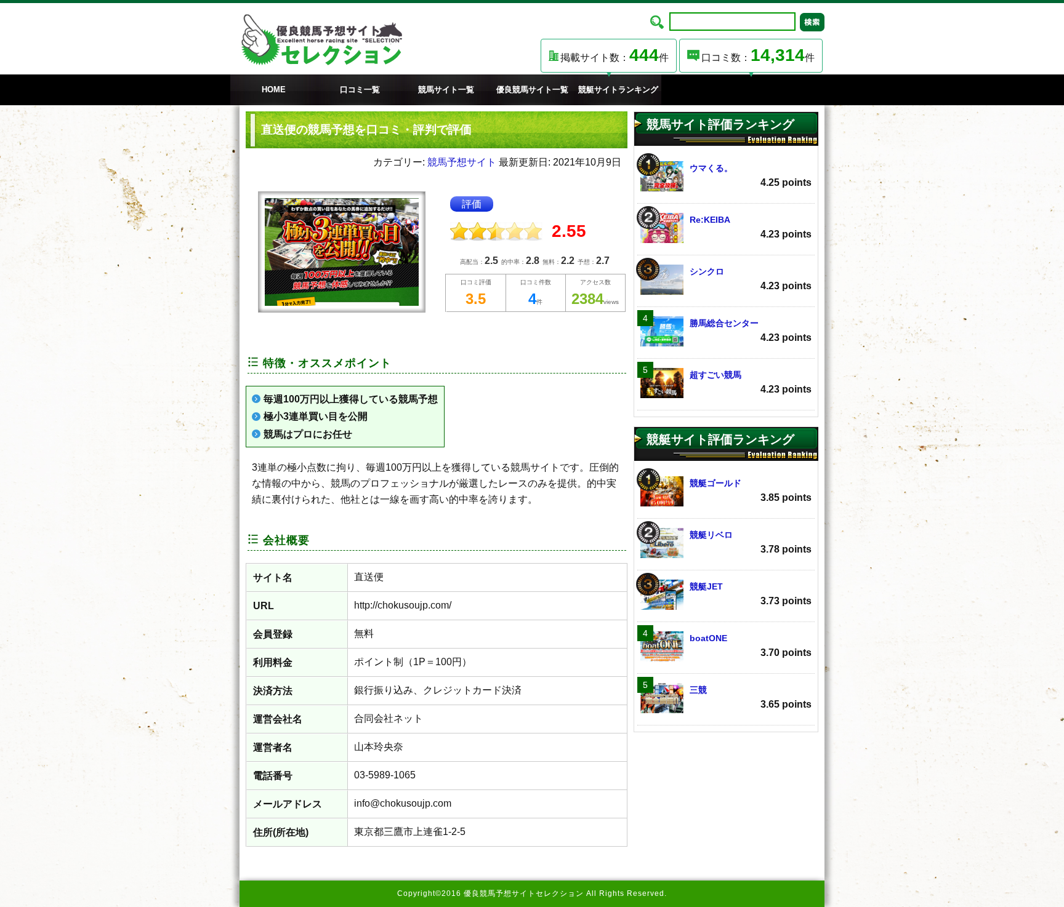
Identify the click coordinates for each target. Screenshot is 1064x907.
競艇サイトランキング (618, 89)
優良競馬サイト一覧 (532, 89)
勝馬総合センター (751, 330)
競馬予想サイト (461, 162)
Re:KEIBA (751, 227)
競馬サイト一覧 (446, 89)
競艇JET (751, 593)
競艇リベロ (751, 542)
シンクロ (751, 278)
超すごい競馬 (751, 382)
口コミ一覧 (360, 89)
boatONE (751, 645)
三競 (751, 697)
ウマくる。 (751, 175)
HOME (274, 89)
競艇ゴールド (751, 490)
